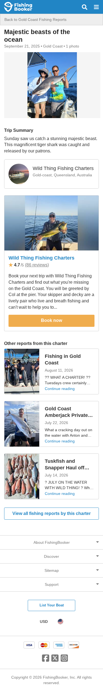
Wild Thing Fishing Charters (41, 258)
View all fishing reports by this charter (51, 513)
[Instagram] (64, 660)
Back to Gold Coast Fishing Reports (35, 19)
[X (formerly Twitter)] (55, 660)
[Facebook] (45, 660)
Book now (51, 320)
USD (44, 621)
